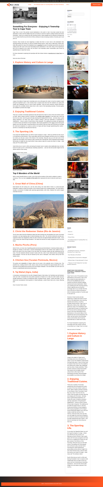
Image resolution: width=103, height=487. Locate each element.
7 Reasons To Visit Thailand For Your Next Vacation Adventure (77, 263)
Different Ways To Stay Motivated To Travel (78, 260)
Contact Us (70, 234)
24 (68, 32)
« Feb (68, 36)
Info (67, 4)
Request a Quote (96, 4)
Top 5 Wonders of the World (74, 254)
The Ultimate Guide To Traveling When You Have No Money (49, 4)
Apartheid (39, 45)
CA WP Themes (59, 483)
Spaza (53, 122)
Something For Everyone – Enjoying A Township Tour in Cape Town (76, 251)
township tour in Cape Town (55, 53)
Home (29, 4)
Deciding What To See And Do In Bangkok (77, 257)
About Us (70, 231)
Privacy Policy (71, 237)
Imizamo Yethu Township (44, 116)
